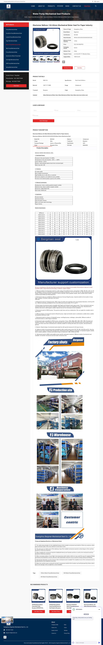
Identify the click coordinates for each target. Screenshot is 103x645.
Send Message (44, 120)
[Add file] (73, 642)
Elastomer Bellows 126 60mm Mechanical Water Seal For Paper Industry (90, 606)
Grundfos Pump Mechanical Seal (14, 33)
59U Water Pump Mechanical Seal (49, 576)
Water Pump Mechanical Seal (35, 17)
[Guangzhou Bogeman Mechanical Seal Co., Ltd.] (8, 6)
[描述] (96, 6)
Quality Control (55, 630)
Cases (65, 627)
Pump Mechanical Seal (11, 29)
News (65, 624)
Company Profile (55, 624)
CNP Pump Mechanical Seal (12, 63)
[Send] (99, 642)
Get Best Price (67, 68)
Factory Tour (54, 627)
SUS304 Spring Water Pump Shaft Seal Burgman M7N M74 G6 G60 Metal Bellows (37, 606)
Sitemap (65, 630)
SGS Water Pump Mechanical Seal (72, 573)
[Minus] (99, 609)
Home (25, 17)
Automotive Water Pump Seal (13, 56)
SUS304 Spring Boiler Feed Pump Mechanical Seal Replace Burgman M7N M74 (55, 606)
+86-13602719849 (18, 78)
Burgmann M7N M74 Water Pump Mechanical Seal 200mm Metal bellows (73, 606)
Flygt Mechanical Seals (11, 40)
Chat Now (16, 85)
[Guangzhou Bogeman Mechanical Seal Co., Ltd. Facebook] (92, 1)
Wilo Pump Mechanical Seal (12, 48)
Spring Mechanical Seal (11, 67)
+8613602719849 (16, 81)
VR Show (60, 6)
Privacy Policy (67, 633)
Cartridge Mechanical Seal (12, 59)
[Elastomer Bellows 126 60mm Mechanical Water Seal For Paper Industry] (46, 41)
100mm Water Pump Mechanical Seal (50, 573)
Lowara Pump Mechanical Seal (13, 37)
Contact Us (54, 633)
